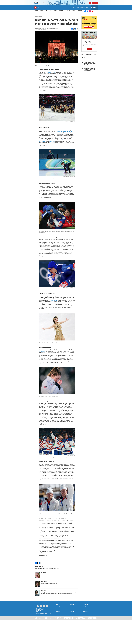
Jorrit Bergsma (54, 300)
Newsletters (72, 611)
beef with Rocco (42, 141)
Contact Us (58, 611)
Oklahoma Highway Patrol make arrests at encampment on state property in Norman (89, 69)
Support (80, 10)
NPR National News (38, 16)
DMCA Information (73, 604)
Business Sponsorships (60, 606)
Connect (36, 10)
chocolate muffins (60, 131)
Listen (46, 10)
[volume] (38, 7)
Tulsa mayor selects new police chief (89, 58)
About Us (57, 604)
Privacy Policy (85, 604)
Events (41, 10)
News (51, 10)
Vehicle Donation (86, 611)
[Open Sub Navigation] (38, 10)
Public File (84, 606)
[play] (35, 7)
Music (55, 10)
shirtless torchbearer (46, 132)
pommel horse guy (68, 131)
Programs (67, 10)
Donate (95, 2)
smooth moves (52, 141)
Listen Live (71, 606)
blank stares (63, 139)
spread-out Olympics (52, 72)
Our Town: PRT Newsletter (89, 42)
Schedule (74, 10)
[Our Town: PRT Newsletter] (89, 35)
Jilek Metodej (60, 298)
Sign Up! (89, 49)
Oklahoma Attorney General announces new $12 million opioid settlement (90, 63)
